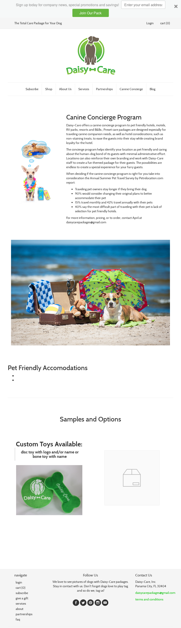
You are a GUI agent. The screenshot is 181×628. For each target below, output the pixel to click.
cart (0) (165, 23)
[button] (90, 9)
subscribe (22, 593)
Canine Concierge (131, 89)
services (21, 603)
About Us (65, 89)
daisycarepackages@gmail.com (155, 592)
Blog (152, 89)
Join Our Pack (90, 12)
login (19, 582)
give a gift (22, 598)
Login (150, 23)
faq (18, 619)
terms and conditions (149, 599)
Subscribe (32, 89)
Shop (48, 89)
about (19, 609)
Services (83, 89)
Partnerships (104, 89)
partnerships (24, 614)
